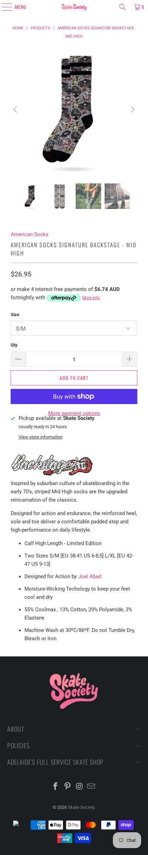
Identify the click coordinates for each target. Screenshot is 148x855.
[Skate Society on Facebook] (56, 787)
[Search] (122, 7)
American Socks (30, 234)
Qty (14, 345)
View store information (41, 437)
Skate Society (81, 807)
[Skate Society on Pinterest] (68, 787)
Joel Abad (89, 576)
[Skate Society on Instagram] (80, 787)
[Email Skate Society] (91, 787)
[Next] (132, 109)
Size (15, 314)
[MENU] (4, 7)
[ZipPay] (21, 825)
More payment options (74, 413)
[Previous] (15, 109)
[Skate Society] (74, 7)
